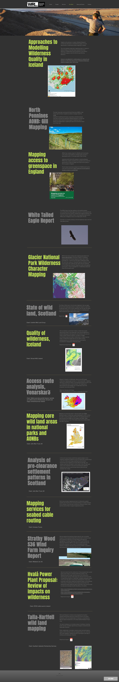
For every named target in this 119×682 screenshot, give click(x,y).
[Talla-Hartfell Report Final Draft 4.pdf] (71, 639)
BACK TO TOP (59, 675)
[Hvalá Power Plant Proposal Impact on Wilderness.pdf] (72, 596)
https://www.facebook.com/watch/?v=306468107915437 (73, 391)
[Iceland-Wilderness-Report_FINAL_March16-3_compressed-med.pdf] (73, 345)
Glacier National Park (67, 257)
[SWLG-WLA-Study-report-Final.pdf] (66, 316)
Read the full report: (65, 596)
